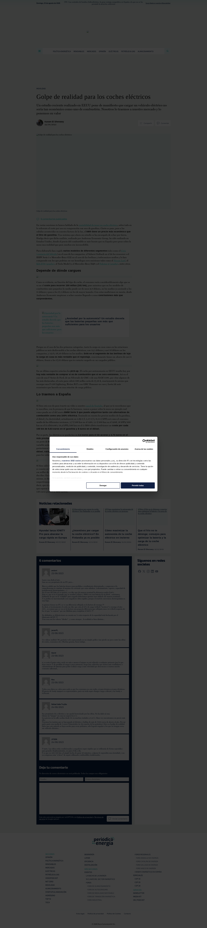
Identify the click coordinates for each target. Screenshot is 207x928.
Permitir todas (138, 485)
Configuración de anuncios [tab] (117, 449)
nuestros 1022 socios (71, 461)
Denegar (103, 485)
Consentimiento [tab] (63, 449)
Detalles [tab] (90, 449)
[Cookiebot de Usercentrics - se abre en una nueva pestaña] (144, 441)
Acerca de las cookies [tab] (144, 449)
